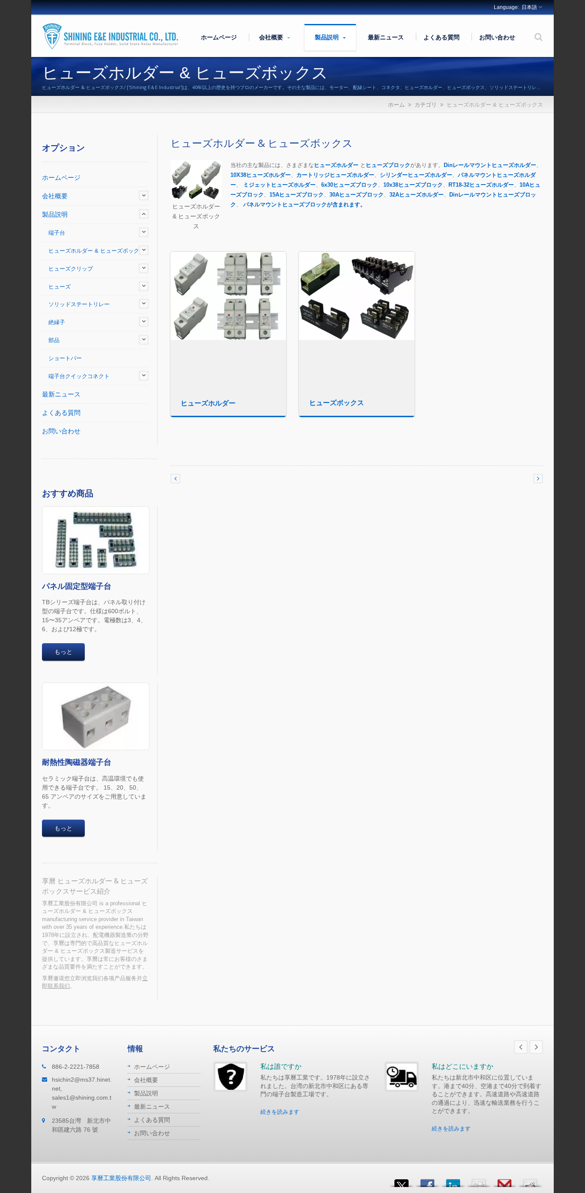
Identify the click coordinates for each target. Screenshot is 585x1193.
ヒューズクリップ (70, 268)
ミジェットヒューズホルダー (279, 185)
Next (536, 1047)
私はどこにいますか (462, 1066)
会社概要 (272, 37)
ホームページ (219, 37)
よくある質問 (442, 37)
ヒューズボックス (336, 402)
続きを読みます (279, 1112)
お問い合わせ (497, 37)
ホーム (396, 104)
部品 (54, 340)
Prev (521, 1047)
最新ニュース (386, 37)
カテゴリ (426, 104)
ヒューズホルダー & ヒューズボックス (96, 251)
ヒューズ (59, 286)
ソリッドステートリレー (79, 304)
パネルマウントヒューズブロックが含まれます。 (304, 204)
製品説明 (327, 37)
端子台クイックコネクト (79, 376)
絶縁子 (56, 322)
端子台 (56, 233)
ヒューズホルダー (336, 165)
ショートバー (65, 358)
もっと (63, 651)
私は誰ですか (280, 1066)
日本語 (529, 7)
